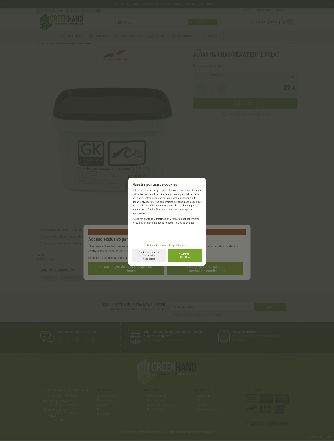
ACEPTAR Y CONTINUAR (185, 255)
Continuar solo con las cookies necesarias (149, 255)
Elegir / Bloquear (178, 245)
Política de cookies (157, 245)
